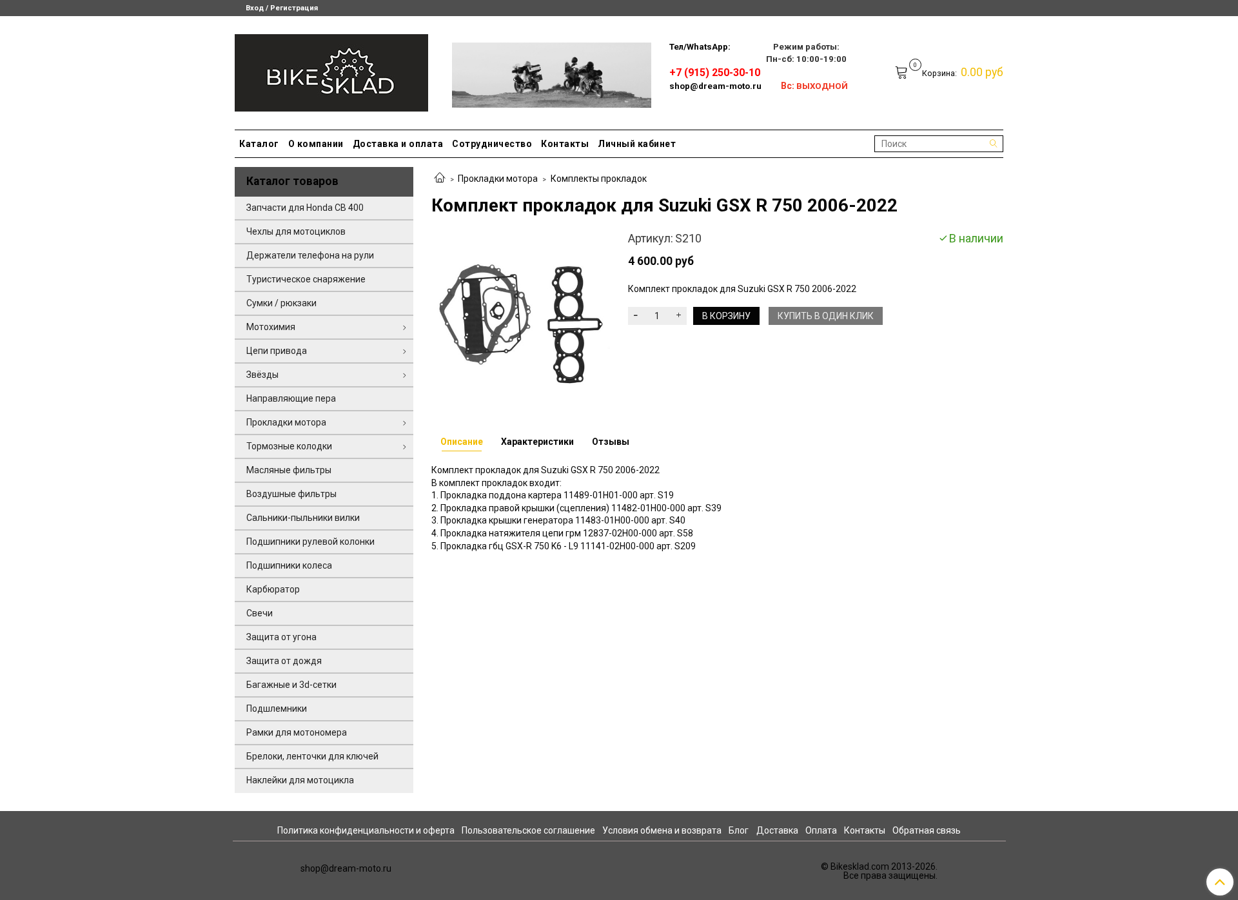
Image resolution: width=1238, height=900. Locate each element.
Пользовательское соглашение (528, 830)
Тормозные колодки (289, 446)
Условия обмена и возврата (662, 830)
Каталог (259, 144)
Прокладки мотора (498, 178)
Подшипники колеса (289, 565)
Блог (739, 830)
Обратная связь (926, 830)
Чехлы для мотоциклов (296, 231)
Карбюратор (273, 589)
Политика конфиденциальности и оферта (366, 830)
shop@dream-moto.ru (715, 86)
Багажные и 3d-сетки (291, 685)
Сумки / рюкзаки (281, 303)
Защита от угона (281, 637)
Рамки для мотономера (296, 732)
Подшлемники (276, 708)
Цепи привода (276, 351)
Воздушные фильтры (291, 494)
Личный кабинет (637, 144)
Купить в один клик (826, 316)
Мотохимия (270, 327)
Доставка (777, 830)
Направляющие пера (291, 398)
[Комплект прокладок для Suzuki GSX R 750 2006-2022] (520, 318)
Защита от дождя (284, 661)
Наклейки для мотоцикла (300, 780)
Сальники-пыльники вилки (303, 518)
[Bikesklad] (331, 69)
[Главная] (440, 178)
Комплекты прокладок (599, 178)
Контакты (565, 144)
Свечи (259, 613)
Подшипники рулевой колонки (310, 541)
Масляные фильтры (288, 470)
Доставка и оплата (398, 144)
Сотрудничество (492, 144)
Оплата (821, 830)
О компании (316, 144)
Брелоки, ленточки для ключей (312, 756)
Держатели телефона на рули (310, 255)
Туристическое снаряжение (306, 279)
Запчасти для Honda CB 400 (305, 207)
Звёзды (262, 374)
